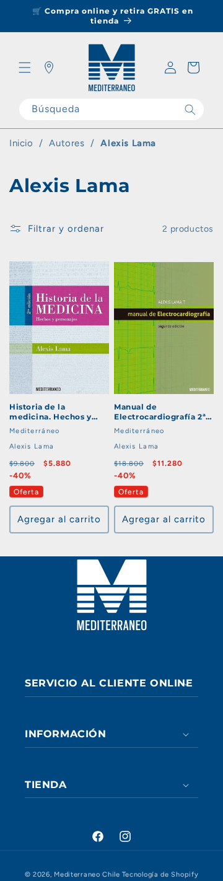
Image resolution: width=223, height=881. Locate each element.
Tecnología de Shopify (160, 874)
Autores (66, 143)
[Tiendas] (49, 67)
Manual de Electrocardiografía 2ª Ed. (160, 411)
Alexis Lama (128, 143)
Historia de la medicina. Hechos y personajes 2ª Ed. (50, 411)
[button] (24, 67)
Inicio (21, 143)
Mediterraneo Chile (87, 874)
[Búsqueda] (190, 109)
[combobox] (111, 109)
